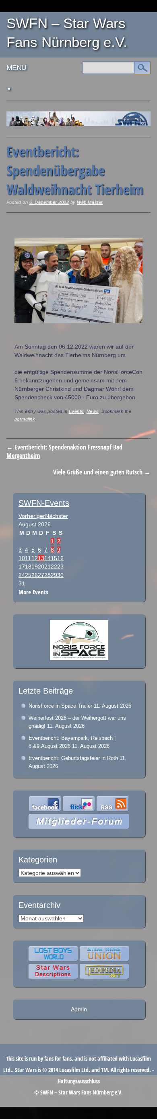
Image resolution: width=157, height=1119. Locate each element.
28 (47, 575)
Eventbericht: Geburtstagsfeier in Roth (73, 758)
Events (76, 411)
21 (47, 566)
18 (28, 566)
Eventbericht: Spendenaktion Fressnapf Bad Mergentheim (64, 451)
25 (28, 575)
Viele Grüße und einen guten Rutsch (102, 472)
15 (54, 558)
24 (22, 575)
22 (54, 566)
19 (34, 566)
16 (60, 558)
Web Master (90, 202)
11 (28, 558)
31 (22, 583)
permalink (24, 419)
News (93, 411)
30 (60, 575)
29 (54, 575)
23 (60, 566)
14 (47, 558)
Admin (79, 1009)
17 (22, 566)
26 (34, 575)
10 (22, 558)
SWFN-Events (44, 503)
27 (41, 575)
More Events (33, 592)
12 (34, 558)
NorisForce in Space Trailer (60, 706)
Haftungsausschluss (79, 1081)
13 (41, 558)
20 (41, 566)
